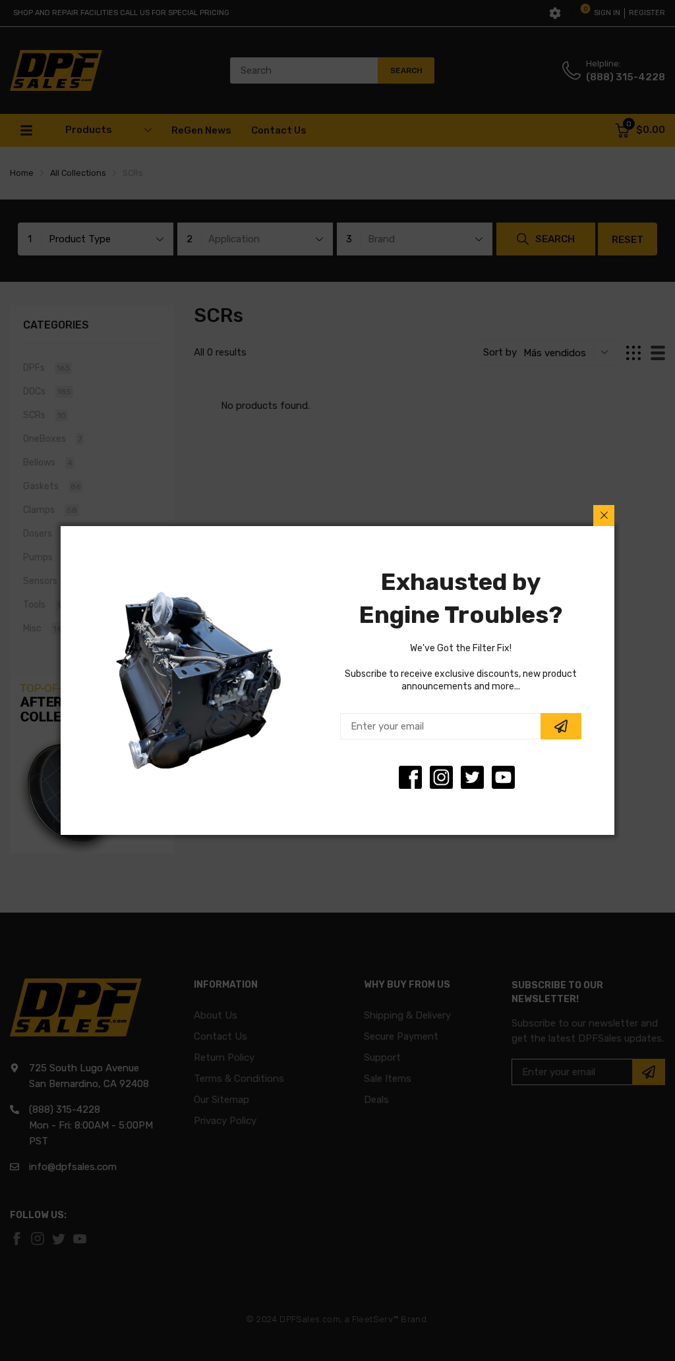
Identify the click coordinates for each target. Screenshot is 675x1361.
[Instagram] (472, 777)
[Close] (603, 515)
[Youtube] (503, 777)
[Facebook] (410, 777)
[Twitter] (441, 777)
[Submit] (561, 726)
